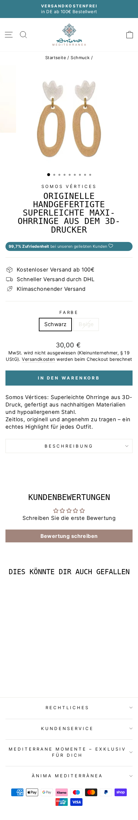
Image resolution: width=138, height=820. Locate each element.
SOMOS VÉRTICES (69, 186)
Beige (86, 324)
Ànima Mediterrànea (67, 775)
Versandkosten (38, 359)
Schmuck (80, 57)
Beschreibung (69, 446)
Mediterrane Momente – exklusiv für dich (67, 752)
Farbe (69, 312)
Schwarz (55, 324)
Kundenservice (67, 728)
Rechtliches (67, 707)
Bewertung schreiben (69, 536)
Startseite (55, 57)
